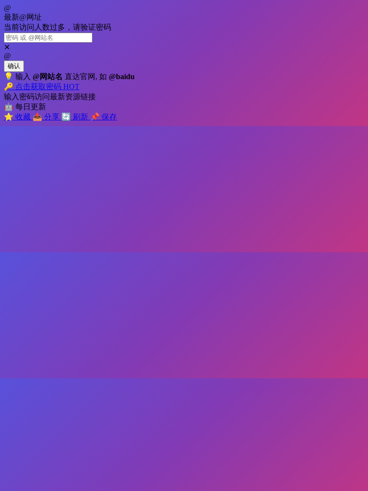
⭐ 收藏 (18, 117)
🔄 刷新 (75, 117)
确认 (14, 66)
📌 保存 (103, 117)
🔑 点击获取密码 (42, 86)
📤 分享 (47, 117)
